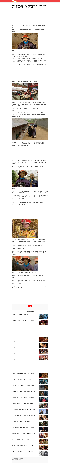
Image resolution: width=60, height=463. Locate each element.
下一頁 (30, 306)
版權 (20, 459)
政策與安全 (15, 459)
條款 (17, 459)
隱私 (19, 459)
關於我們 (13, 459)
